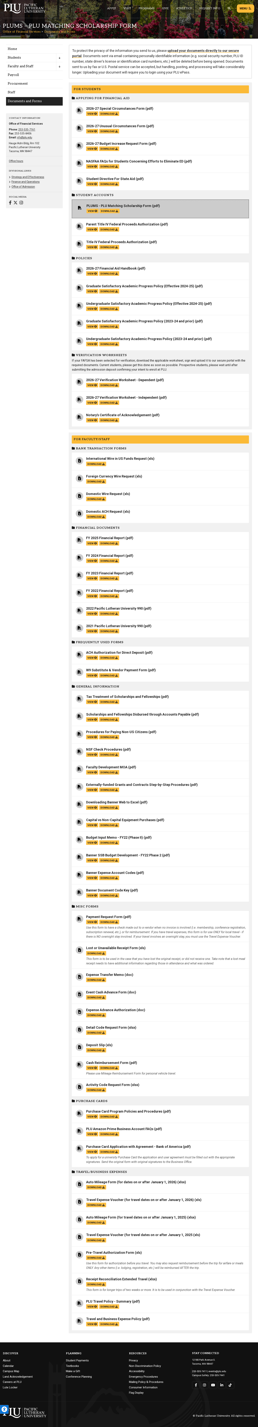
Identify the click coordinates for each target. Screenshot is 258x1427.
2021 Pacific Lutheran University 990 (114, 626)
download (107, 113)
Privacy (133, 1360)
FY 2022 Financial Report (105, 591)
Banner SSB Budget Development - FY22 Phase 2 (123, 855)
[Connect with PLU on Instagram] (205, 1385)
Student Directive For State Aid (110, 179)
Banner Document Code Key (107, 890)
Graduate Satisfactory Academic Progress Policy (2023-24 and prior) (140, 321)
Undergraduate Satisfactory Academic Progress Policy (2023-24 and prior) (144, 339)
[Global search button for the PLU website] (229, 8)
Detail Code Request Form (106, 1027)
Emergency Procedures (143, 1376)
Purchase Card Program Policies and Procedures (124, 1111)
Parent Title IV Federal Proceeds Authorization (122, 224)
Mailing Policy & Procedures (146, 1382)
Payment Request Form (104, 917)
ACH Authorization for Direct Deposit (115, 652)
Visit (127, 8)
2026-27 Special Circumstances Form (115, 108)
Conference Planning (79, 1376)
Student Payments (77, 1360)
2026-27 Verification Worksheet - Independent (122, 397)
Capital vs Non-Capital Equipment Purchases (121, 820)
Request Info (209, 8)
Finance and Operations (26, 181)
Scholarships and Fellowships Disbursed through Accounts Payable (138, 714)
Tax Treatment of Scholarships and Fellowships (123, 697)
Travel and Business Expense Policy (113, 1319)
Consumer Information (143, 1387)
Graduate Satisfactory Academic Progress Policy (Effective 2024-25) (140, 286)
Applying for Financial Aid (102, 98)
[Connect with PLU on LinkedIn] (222, 1385)
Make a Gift (73, 1371)
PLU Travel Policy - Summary (108, 1301)
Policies (83, 258)
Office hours (16, 160)
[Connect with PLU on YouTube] (213, 1385)
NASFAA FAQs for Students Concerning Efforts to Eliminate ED (134, 161)
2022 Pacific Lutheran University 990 (114, 608)
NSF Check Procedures (104, 749)
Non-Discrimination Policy (145, 1366)
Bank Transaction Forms (101, 448)
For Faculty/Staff (92, 439)
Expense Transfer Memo (105, 975)
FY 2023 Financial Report (105, 573)
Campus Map (11, 1371)
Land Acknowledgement (18, 1376)
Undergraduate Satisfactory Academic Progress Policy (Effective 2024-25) (144, 304)
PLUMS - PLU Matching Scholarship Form (119, 206)
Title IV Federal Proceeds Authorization (117, 242)
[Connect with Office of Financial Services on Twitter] (15, 203)
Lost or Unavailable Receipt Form (112, 948)
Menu (243, 8)
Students (14, 58)
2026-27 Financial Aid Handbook (111, 268)
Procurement (18, 84)
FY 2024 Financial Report (105, 556)
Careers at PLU (12, 1382)
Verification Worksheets (101, 355)
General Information (97, 686)
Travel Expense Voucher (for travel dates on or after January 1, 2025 (139, 1235)
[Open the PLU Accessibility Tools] (4, 1409)
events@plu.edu (217, 1371)
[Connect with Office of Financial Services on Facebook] (10, 203)
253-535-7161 (26, 129)
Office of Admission (23, 186)
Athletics (184, 8)
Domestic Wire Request (104, 494)
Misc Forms (87, 906)
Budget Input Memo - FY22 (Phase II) (114, 837)
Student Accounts (94, 195)
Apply (111, 8)
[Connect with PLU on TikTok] (230, 1385)
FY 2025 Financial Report (105, 538)
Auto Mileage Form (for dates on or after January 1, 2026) (131, 1182)
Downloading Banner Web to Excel (112, 802)
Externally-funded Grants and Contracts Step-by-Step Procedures (137, 785)
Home (12, 49)
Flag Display (136, 1392)
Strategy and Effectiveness (28, 177)
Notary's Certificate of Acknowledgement (118, 415)
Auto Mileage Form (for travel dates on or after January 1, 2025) (136, 1217)
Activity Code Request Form (108, 1085)
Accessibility (136, 1371)
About (6, 1360)
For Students (87, 89)
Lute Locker (10, 1387)
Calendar (8, 1366)
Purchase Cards (91, 1101)
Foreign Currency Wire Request (110, 476)
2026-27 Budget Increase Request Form (117, 144)
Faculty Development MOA (106, 767)
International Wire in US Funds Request (116, 459)
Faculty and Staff (20, 66)
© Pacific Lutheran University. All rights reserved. (224, 1416)
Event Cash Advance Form (106, 992)
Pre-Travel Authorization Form (110, 1253)
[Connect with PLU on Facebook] (196, 1385)
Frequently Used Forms (99, 642)
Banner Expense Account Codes (110, 873)
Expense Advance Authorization (111, 1010)
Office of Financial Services (22, 31)
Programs (146, 8)
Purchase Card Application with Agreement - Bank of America (134, 1147)
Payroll (13, 75)
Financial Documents (97, 528)
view (90, 113)
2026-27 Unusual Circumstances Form (115, 126)
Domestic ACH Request (104, 511)
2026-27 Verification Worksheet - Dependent (120, 380)
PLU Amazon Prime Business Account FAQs (119, 1129)
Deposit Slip (95, 1045)
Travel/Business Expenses (101, 1172)
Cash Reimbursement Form (107, 1063)
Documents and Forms (59, 31)
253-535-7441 (217, 1375)
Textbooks (72, 1366)
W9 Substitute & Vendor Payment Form (116, 670)
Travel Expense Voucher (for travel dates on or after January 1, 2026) (140, 1200)
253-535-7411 (199, 1371)
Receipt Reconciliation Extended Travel (117, 1279)
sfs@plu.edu (24, 137)
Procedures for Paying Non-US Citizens (117, 732)
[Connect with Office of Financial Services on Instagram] (21, 203)
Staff (11, 92)
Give (165, 8)
